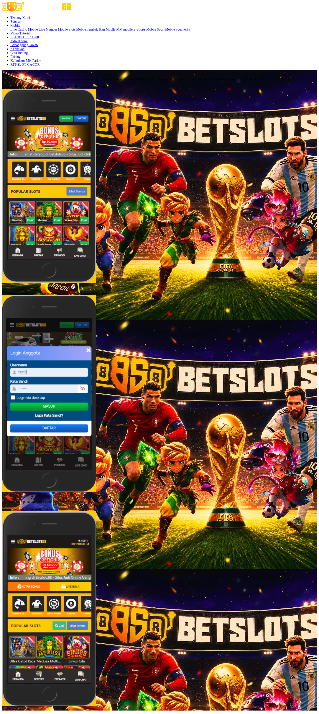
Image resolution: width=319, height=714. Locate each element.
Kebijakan (17, 49)
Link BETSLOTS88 (24, 37)
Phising (15, 57)
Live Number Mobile (53, 29)
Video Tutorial (20, 33)
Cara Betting (19, 53)
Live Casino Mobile (24, 29)
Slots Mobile (77, 29)
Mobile (15, 25)
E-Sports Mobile (144, 29)
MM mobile (124, 29)
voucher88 (183, 29)
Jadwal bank (19, 41)
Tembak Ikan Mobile (101, 29)
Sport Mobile (166, 29)
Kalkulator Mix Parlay (25, 60)
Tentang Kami (20, 18)
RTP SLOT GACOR (25, 64)
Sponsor (16, 21)
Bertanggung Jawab (24, 45)
